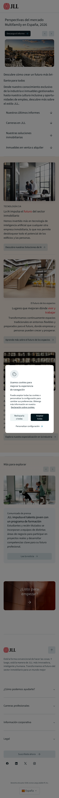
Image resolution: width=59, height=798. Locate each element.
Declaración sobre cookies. (23, 407)
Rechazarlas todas (19, 417)
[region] (29, 399)
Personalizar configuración (29, 426)
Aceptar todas (39, 417)
